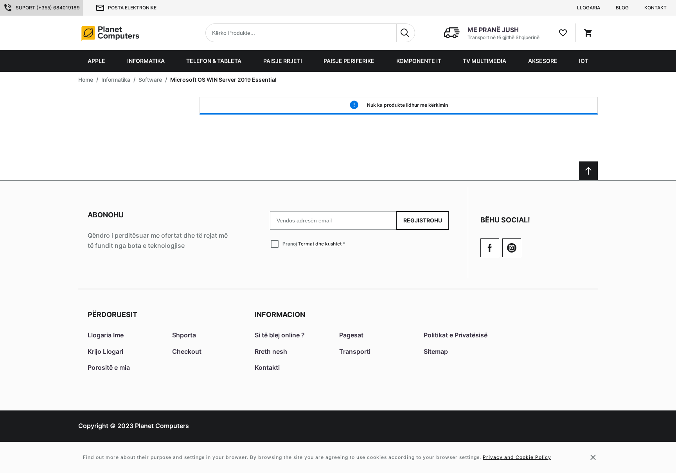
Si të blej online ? (280, 335)
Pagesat (351, 335)
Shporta (184, 335)
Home (85, 79)
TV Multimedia (484, 60)
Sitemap (436, 351)
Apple (96, 60)
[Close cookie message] (593, 457)
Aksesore (542, 60)
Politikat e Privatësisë (455, 335)
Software (150, 79)
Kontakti (267, 367)
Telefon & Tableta (213, 60)
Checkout (186, 351)
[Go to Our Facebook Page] (489, 247)
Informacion (280, 314)
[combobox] (310, 32)
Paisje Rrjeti (282, 60)
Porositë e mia (109, 367)
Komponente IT (418, 60)
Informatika (146, 60)
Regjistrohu (422, 220)
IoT (583, 60)
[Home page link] (128, 33)
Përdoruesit (112, 314)
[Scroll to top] (588, 170)
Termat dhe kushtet (320, 244)
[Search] (405, 33)
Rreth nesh (271, 351)
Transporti (354, 351)
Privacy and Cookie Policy (517, 457)
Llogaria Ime (106, 335)
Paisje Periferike (349, 60)
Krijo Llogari (105, 351)
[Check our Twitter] (511, 247)
